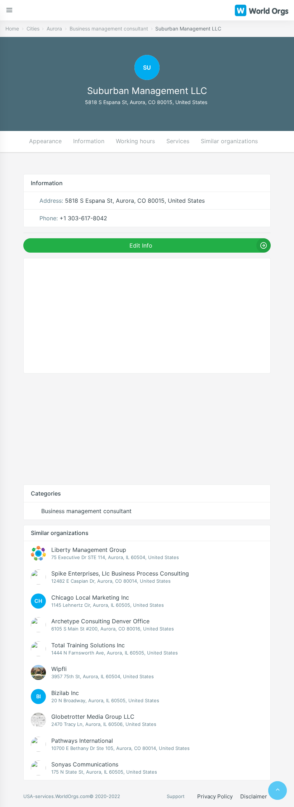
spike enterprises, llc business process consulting (120, 573)
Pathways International (82, 740)
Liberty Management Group (88, 549)
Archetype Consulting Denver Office (100, 621)
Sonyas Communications (84, 764)
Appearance (45, 141)
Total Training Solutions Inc (88, 645)
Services (177, 141)
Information (88, 141)
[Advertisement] (147, 429)
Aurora (54, 28)
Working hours (135, 141)
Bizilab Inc (65, 692)
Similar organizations (229, 141)
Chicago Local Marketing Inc (90, 597)
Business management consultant (109, 28)
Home (12, 28)
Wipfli (59, 668)
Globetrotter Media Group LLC (92, 716)
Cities (33, 28)
